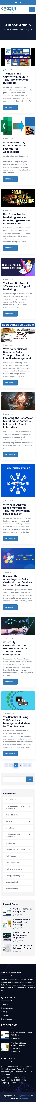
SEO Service (10, 843)
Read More (9, 107)
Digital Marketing (13, 815)
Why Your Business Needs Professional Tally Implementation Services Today (16, 509)
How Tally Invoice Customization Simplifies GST (21, 935)
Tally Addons (11, 856)
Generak (9, 821)
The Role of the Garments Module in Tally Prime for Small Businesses (15, 78)
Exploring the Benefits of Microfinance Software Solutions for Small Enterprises (18, 422)
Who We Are (8, 1008)
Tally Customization (14, 862)
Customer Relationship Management (15, 807)
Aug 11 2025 (18, 928)
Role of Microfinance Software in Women (22, 946)
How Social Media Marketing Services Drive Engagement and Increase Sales (17, 219)
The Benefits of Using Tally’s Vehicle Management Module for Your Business (16, 721)
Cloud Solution (12, 800)
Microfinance (11, 828)
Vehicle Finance (12, 889)
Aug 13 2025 (18, 915)
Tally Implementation (14, 869)
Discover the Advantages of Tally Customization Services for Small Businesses (17, 581)
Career (6, 1015)
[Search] (29, 779)
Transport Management (15, 875)
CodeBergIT (25, 1098)
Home (6, 30)
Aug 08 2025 (19, 941)
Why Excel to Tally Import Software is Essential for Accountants (14, 147)
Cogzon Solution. (24, 1096)
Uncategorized (12, 882)
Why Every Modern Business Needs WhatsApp (21, 922)
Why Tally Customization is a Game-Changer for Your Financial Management (15, 648)
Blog (5, 1012)
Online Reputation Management (13, 835)
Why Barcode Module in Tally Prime (22, 910)
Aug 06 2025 (19, 951)
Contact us (7, 1019)
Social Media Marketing (15, 849)
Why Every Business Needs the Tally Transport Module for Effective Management (17, 353)
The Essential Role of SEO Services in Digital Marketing (16, 286)
